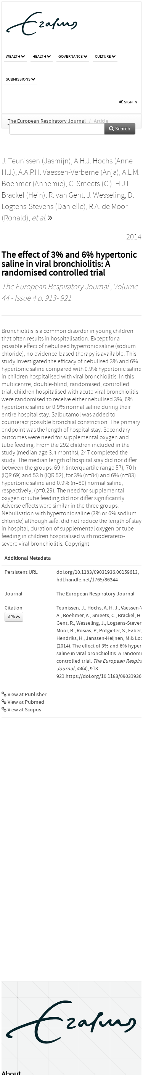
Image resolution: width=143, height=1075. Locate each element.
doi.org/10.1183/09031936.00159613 (97, 572)
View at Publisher (26, 695)
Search (122, 129)
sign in (130, 102)
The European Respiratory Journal (47, 121)
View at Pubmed (25, 702)
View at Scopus (23, 710)
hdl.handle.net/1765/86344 (87, 580)
